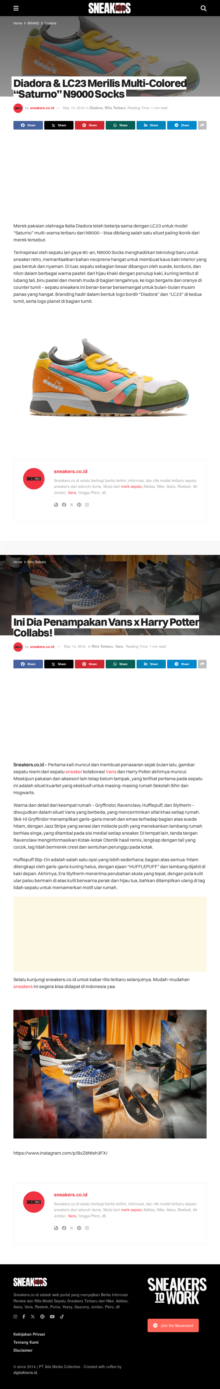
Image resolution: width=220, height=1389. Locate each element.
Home (17, 23)
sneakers (23, 986)
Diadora (50, 23)
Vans (72, 492)
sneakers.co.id (42, 107)
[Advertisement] (110, 176)
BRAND (33, 23)
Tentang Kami (26, 1342)
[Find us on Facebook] (24, 1317)
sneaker (73, 771)
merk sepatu (131, 486)
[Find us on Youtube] (52, 1317)
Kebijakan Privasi (29, 1334)
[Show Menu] (16, 8)
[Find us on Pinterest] (42, 1317)
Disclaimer (22, 1350)
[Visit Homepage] (110, 8)
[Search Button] (204, 8)
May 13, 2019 (73, 107)
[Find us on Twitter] (33, 1317)
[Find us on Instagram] (15, 1317)
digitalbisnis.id (25, 1372)
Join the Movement (177, 1325)
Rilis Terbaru (115, 107)
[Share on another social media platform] (202, 125)
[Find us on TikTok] (62, 1317)
